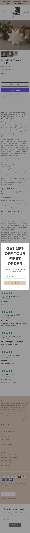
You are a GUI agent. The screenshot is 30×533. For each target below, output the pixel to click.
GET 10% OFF (15, 283)
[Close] (27, 245)
